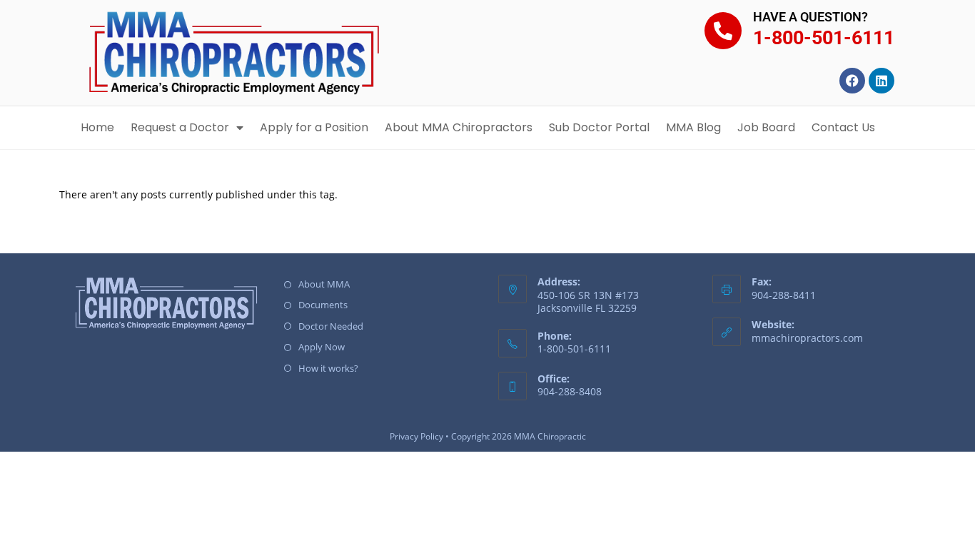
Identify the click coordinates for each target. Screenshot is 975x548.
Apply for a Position (314, 127)
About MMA (324, 284)
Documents (323, 304)
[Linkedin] (881, 80)
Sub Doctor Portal (599, 127)
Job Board (766, 127)
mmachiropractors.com (807, 338)
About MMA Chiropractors (458, 127)
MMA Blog (693, 127)
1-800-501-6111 (823, 37)
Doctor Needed (330, 326)
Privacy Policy (416, 436)
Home (97, 127)
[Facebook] (852, 80)
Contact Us (843, 127)
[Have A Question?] (723, 30)
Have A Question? (810, 16)
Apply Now (321, 346)
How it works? (328, 368)
